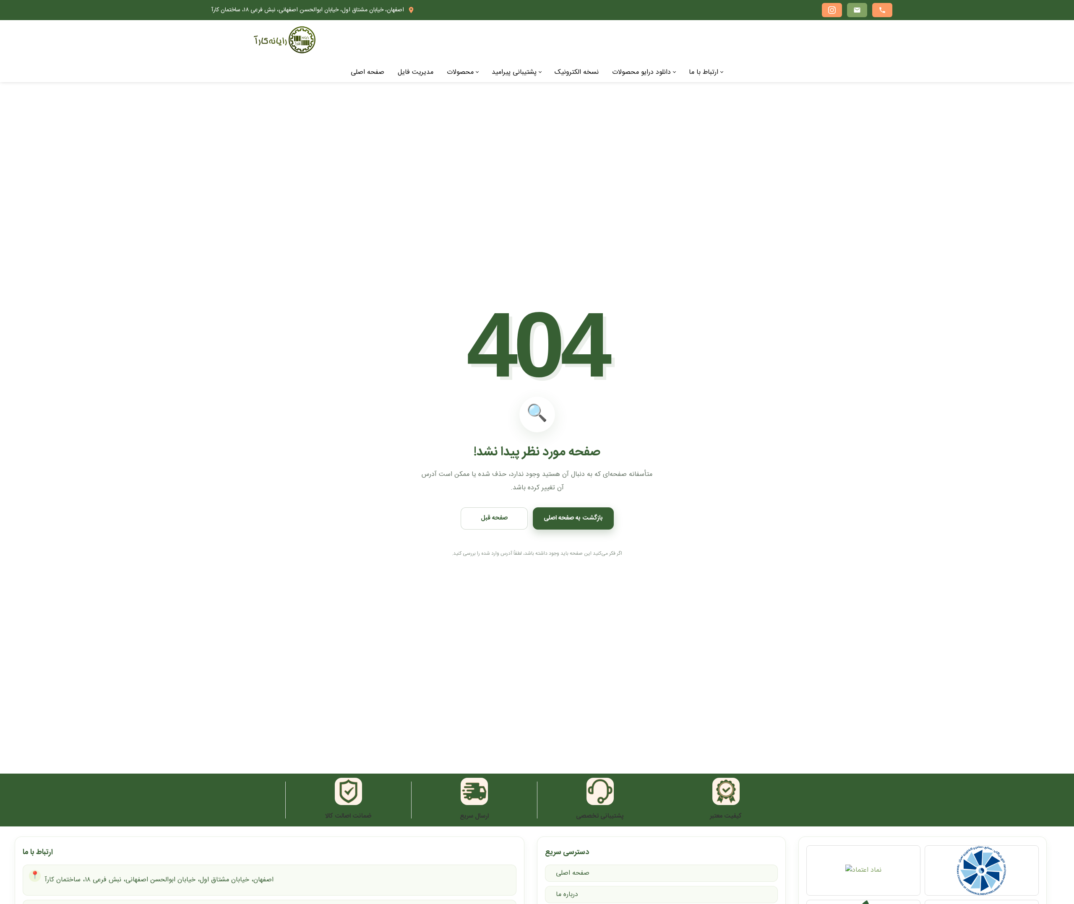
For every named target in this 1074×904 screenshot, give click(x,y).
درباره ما (567, 894)
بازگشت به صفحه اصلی (573, 518)
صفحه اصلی (572, 873)
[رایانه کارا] (284, 40)
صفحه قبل (494, 518)
